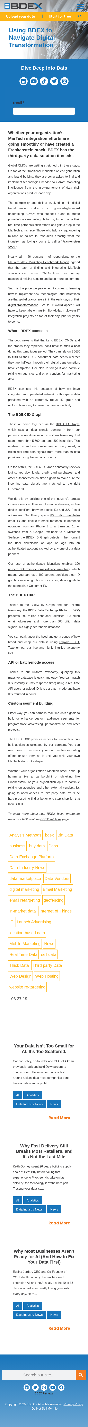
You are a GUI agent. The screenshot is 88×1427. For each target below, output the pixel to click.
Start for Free (60, 16)
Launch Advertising (34, 922)
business (17, 846)
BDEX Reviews (44, 1393)
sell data (48, 954)
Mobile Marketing (25, 943)
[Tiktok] (44, 81)
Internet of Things (55, 911)
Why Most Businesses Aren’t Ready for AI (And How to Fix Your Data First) (44, 1257)
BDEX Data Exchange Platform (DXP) (54, 610)
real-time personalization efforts (29, 225)
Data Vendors (57, 878)
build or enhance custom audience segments (41, 718)
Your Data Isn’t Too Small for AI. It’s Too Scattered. (44, 1048)
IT (11, 922)
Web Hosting (47, 976)
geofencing (53, 900)
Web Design (20, 976)
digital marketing (24, 889)
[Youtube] (34, 81)
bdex (49, 835)
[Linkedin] (23, 81)
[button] (80, 6)
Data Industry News (27, 867)
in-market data (22, 911)
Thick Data (19, 965)
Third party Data (47, 965)
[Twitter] (54, 81)
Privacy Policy (73, 1404)
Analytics (33, 1095)
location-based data (27, 933)
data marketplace (25, 878)
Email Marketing (57, 889)
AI (17, 1095)
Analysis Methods (25, 835)
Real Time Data (23, 954)
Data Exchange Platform (31, 857)
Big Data (65, 835)
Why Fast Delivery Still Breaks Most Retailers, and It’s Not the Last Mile (44, 1151)
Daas (53, 846)
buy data (37, 846)
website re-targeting (27, 987)
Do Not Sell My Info (45, 1408)
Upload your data (20, 16)
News (49, 943)
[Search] (81, 1375)
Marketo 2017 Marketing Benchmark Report (38, 262)
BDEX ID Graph (67, 424)
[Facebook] (61, 1387)
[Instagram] (64, 81)
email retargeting (24, 900)
